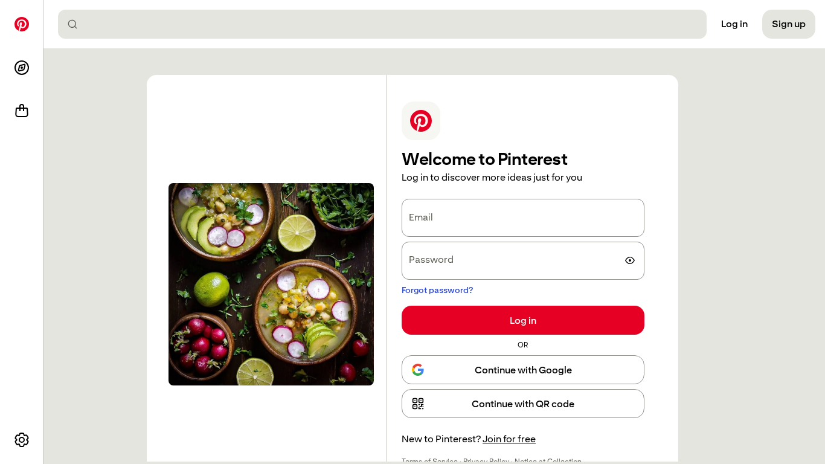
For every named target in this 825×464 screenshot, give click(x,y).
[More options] (21, 439)
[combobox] (387, 24)
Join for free (509, 439)
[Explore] (21, 67)
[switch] (630, 260)
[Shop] (21, 111)
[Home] (21, 24)
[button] (523, 403)
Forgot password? (437, 290)
